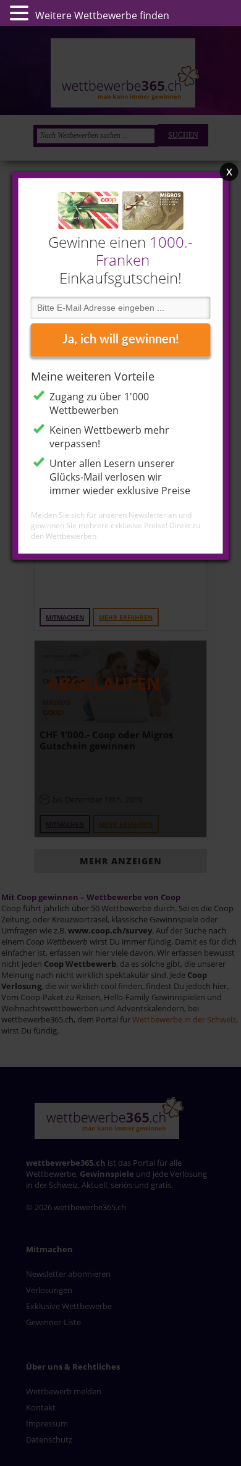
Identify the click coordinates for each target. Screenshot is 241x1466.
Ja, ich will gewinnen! (120, 340)
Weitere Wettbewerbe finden (102, 15)
